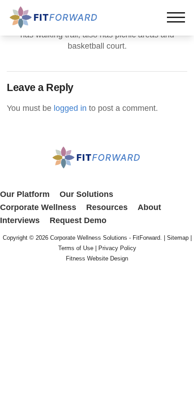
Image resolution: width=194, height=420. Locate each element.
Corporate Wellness (38, 207)
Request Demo (78, 220)
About (149, 207)
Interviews (20, 220)
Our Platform (25, 194)
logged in (70, 108)
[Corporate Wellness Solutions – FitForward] (54, 26)
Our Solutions (86, 194)
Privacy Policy (117, 248)
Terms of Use (75, 248)
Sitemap (178, 238)
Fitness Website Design (97, 258)
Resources (107, 207)
